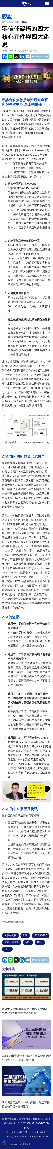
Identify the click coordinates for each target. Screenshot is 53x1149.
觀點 (24, 21)
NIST (7, 949)
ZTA (25, 935)
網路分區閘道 (12, 942)
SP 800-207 (40, 935)
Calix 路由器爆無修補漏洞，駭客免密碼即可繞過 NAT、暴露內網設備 (26, 1057)
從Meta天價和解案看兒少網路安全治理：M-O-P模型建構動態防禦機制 (26, 1011)
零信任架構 (10, 935)
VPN (27, 942)
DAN (39, 942)
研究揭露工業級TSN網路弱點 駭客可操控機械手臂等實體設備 (26, 1104)
